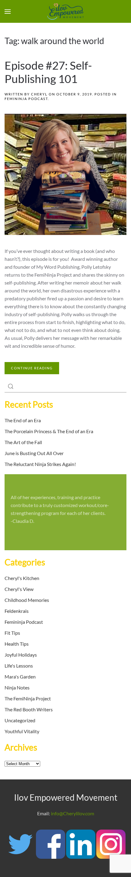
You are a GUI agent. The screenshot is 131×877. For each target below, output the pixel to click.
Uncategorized (20, 720)
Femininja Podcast (26, 99)
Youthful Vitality (22, 731)
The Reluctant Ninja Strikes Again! (40, 464)
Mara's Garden (20, 676)
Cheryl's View (19, 589)
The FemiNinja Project (28, 698)
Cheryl (39, 94)
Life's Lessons (19, 665)
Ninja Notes (17, 687)
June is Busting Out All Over (34, 453)
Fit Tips (12, 633)
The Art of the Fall (23, 442)
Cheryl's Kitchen (22, 578)
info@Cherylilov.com (72, 813)
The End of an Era (23, 420)
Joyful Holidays (21, 655)
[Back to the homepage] (65, 11)
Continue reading (32, 368)
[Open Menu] (8, 11)
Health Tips (17, 644)
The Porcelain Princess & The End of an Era (49, 431)
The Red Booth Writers (29, 709)
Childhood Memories (27, 600)
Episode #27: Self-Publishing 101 (48, 72)
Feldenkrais (17, 611)
